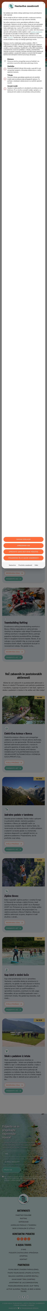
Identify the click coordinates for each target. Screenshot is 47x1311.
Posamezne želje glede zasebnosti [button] (23, 558)
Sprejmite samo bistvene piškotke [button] (23, 552)
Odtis (36, 565)
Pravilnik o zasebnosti (25, 565)
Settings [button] (10, 37)
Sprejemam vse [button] (23, 546)
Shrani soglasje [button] (23, 539)
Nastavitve (12, 565)
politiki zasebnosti (36, 32)
